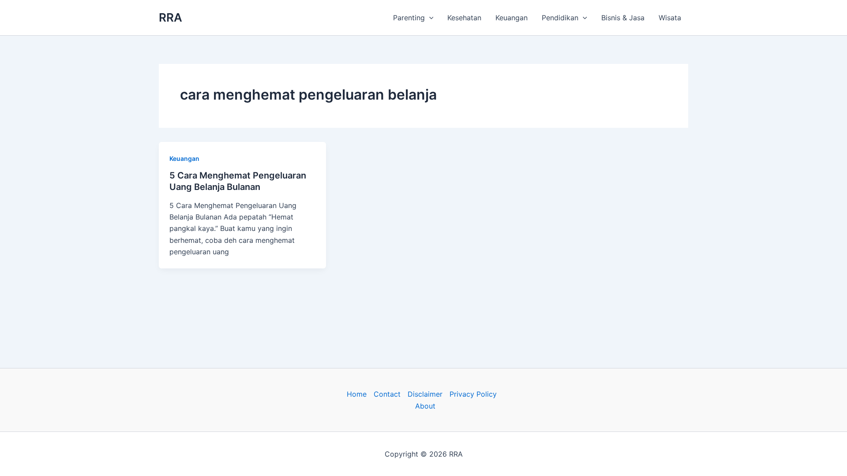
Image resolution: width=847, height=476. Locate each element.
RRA (170, 17)
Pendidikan (560, 17)
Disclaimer (425, 394)
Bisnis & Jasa (623, 17)
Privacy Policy (473, 394)
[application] (429, 17)
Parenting (409, 17)
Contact (387, 394)
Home (357, 394)
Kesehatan (464, 17)
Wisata (670, 17)
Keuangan (511, 17)
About (425, 406)
